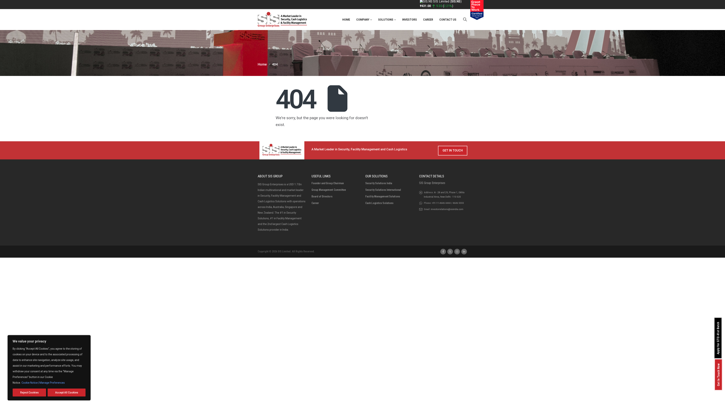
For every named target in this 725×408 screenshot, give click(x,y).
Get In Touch (453, 150)
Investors (409, 19)
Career (428, 19)
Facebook (443, 251)
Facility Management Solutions (382, 196)
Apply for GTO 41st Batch (718, 338)
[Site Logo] (282, 19)
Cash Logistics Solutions (379, 203)
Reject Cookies (29, 392)
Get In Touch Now (718, 374)
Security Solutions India (378, 183)
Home (346, 19)
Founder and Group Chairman (328, 183)
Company (362, 19)
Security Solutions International (383, 189)
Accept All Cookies (66, 392)
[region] (49, 367)
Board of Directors (322, 196)
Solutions (385, 19)
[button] (465, 19)
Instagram (457, 251)
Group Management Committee (329, 189)
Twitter (450, 251)
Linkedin (464, 251)
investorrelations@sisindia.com (447, 209)
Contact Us (447, 19)
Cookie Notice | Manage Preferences (43, 382)
